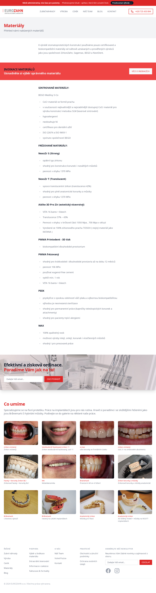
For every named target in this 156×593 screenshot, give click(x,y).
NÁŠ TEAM (88, 11)
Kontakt (58, 563)
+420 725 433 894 (143, 11)
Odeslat (146, 562)
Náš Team (59, 553)
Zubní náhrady (10, 553)
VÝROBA (64, 11)
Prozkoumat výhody (122, 3)
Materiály (8, 568)
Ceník (6, 563)
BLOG (100, 11)
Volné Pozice (60, 558)
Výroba (7, 558)
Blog (6, 573)
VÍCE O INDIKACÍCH (141, 71)
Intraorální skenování (39, 561)
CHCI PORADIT (53, 379)
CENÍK (75, 11)
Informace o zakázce (38, 566)
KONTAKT (111, 11)
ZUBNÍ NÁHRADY (47, 11)
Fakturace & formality (39, 571)
